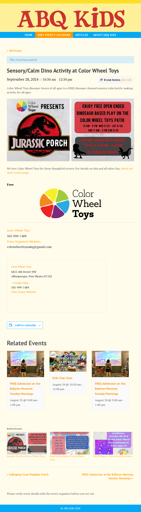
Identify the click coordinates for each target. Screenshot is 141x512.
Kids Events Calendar (54, 35)
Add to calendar (25, 325)
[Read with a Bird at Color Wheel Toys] (70, 443)
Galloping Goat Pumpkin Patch (27, 474)
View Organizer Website (24, 241)
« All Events (14, 50)
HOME (29, 35)
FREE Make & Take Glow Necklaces (112, 456)
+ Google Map (19, 283)
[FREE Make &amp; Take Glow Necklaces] (113, 443)
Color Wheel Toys (18, 230)
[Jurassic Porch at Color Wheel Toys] (27, 443)
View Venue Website (23, 292)
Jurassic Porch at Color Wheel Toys (26, 456)
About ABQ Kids (104, 35)
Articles (81, 35)
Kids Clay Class (62, 378)
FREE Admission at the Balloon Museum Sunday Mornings (25, 389)
